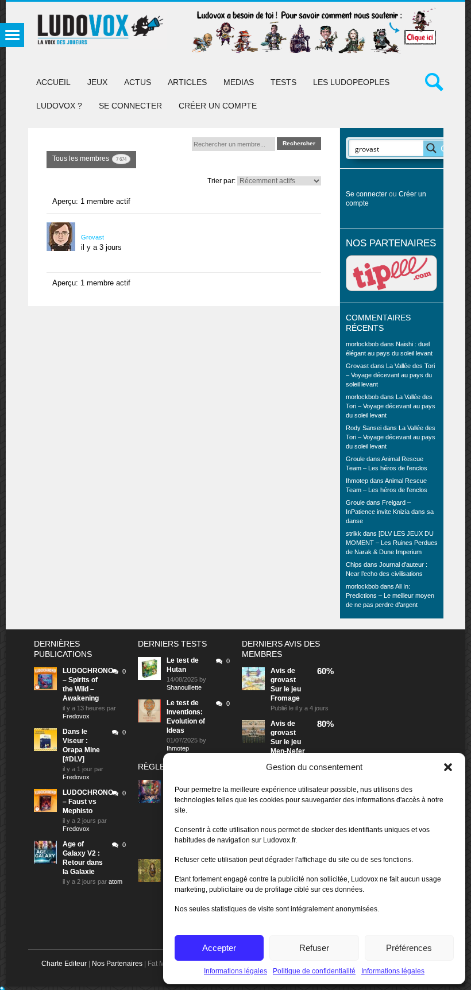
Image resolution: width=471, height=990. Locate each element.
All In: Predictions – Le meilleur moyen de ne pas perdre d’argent (390, 595)
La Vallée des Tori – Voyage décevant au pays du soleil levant (390, 375)
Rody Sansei (363, 427)
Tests (283, 82)
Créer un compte (218, 105)
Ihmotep (357, 480)
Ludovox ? (59, 105)
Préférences (409, 948)
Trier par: (221, 181)
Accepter (219, 948)
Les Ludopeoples (351, 82)
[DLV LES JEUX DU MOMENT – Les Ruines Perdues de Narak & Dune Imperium (392, 542)
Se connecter (130, 105)
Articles (187, 82)
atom (115, 881)
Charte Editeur (64, 964)
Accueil (53, 82)
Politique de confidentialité (314, 971)
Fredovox (76, 716)
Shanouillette (184, 687)
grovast (283, 680)
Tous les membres (89, 158)
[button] (448, 767)
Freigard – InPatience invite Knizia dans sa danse (390, 511)
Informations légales (235, 971)
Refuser (314, 948)
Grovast (92, 237)
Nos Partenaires (117, 964)
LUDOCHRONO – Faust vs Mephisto (88, 801)
